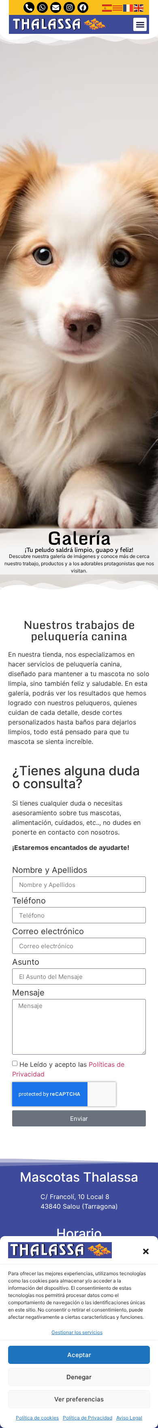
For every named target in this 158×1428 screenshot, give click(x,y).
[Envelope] (55, 7)
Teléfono (29, 901)
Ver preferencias (79, 1399)
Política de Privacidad (87, 1418)
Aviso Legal (129, 1418)
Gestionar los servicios (76, 1332)
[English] (139, 8)
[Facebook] (82, 7)
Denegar (79, 1377)
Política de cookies (37, 1418)
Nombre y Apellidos (49, 870)
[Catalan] (118, 8)
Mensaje (28, 993)
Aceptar (79, 1355)
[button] (146, 1251)
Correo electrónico (48, 931)
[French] (128, 8)
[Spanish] (107, 8)
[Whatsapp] (42, 7)
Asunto (25, 962)
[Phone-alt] (28, 7)
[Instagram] (69, 7)
